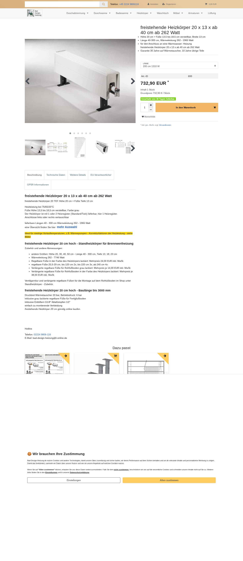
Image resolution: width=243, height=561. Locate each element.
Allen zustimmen (169, 480)
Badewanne (122, 13)
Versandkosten (165, 125)
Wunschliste (149, 117)
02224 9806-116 (42, 334)
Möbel (176, 13)
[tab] (34, 175)
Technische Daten (55, 175)
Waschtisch (163, 13)
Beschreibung (34, 175)
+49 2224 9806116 (129, 4)
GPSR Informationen (38, 184)
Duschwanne (101, 13)
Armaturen (194, 13)
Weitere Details (78, 175)
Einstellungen (74, 480)
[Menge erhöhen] (150, 105)
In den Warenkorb (186, 107)
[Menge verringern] (150, 109)
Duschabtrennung (76, 13)
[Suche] (103, 4)
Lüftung (212, 13)
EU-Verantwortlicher (101, 175)
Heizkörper (143, 13)
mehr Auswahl (67, 227)
